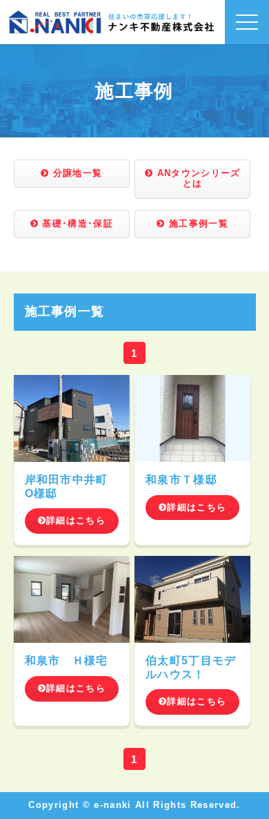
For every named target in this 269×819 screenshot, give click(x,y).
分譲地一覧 (75, 173)
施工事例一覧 (197, 224)
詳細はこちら (76, 521)
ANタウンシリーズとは (196, 178)
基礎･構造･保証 (76, 224)
